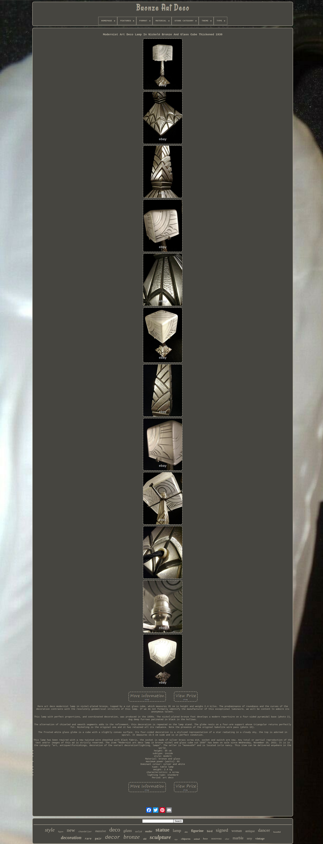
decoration (71, 837)
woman (236, 831)
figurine (197, 831)
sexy (249, 838)
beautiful (277, 832)
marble (238, 838)
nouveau (216, 838)
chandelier (85, 831)
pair (98, 838)
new (71, 830)
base (205, 838)
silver (227, 839)
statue (162, 830)
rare (88, 838)
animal (197, 839)
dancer (264, 830)
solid (138, 831)
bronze (131, 837)
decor (112, 837)
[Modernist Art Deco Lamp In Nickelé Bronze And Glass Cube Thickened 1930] (162, 64)
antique (250, 831)
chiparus (185, 838)
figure (60, 831)
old (144, 839)
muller (148, 831)
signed (222, 830)
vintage (260, 838)
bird (209, 831)
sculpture (160, 837)
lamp (177, 830)
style (50, 830)
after (186, 832)
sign (176, 839)
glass (127, 830)
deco (114, 830)
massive (100, 831)
